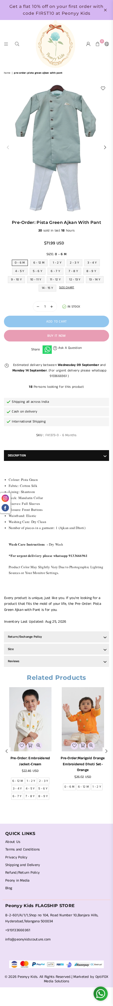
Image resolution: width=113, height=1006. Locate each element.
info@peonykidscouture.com (28, 939)
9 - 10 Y (16, 279)
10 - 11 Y (35, 279)
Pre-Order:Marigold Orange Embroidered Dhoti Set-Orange (83, 764)
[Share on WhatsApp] (47, 349)
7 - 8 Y (73, 271)
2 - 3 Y (74, 262)
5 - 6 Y (37, 271)
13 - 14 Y (94, 279)
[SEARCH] (17, 43)
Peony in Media (17, 880)
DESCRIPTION (17, 455)
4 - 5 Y (19, 271)
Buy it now (56, 335)
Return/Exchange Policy (25, 637)
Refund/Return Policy (22, 872)
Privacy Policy (16, 857)
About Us (12, 841)
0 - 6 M (20, 262)
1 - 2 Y (57, 262)
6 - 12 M (38, 262)
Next (105, 148)
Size (11, 649)
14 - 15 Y (47, 288)
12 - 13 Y (74, 279)
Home (7, 73)
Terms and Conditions (22, 849)
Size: (56, 254)
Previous (8, 148)
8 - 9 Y (91, 271)
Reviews (13, 661)
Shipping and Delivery (22, 865)
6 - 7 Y (55, 271)
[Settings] (105, 44)
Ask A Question (69, 347)
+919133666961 (17, 930)
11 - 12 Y (55, 279)
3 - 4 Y (92, 262)
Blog (8, 888)
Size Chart (66, 287)
